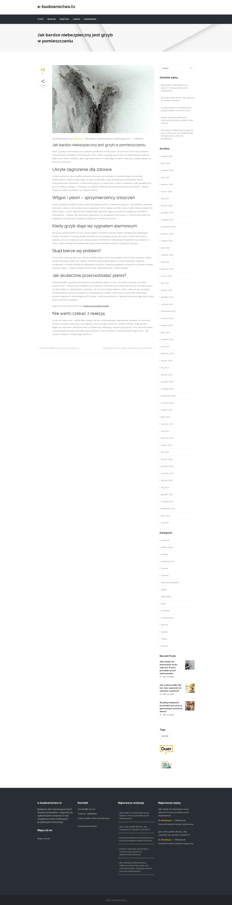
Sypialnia (164, 632)
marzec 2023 (166, 445)
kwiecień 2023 (167, 438)
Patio (163, 603)
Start (40, 19)
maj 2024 (165, 346)
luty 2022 (165, 487)
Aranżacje (165, 540)
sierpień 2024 (167, 325)
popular (165, 736)
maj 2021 (165, 522)
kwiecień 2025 (167, 269)
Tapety (164, 639)
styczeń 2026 (167, 205)
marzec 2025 (166, 276)
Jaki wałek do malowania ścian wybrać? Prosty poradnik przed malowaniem (174, 88)
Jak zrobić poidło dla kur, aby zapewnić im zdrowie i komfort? (177, 99)
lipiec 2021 (165, 515)
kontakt (93, 826)
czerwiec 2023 (167, 424)
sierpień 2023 (167, 410)
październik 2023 (168, 395)
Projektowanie (167, 617)
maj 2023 (165, 431)
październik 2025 (168, 226)
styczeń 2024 (167, 374)
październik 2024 (168, 311)
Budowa (52, 19)
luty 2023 (165, 452)
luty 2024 (165, 367)
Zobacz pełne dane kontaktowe (93, 818)
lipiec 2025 (165, 248)
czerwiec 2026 (167, 170)
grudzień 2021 (167, 494)
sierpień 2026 (167, 156)
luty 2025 (165, 283)
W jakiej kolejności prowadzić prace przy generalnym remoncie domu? (176, 109)
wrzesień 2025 (167, 233)
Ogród (76, 19)
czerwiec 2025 (167, 255)
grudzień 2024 (167, 297)
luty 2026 (165, 198)
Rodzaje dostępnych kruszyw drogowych (60, 348)
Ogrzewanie (90, 19)
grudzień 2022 (167, 466)
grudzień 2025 (167, 212)
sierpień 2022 (167, 480)
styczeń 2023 (167, 459)
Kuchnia (164, 568)
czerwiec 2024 (167, 339)
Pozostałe (165, 610)
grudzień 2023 (167, 381)
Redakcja (78, 138)
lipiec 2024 (165, 332)
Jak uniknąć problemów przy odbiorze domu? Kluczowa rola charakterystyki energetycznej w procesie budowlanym (177, 134)
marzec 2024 (166, 360)
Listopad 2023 (167, 388)
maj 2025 (165, 262)
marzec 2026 (166, 191)
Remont (164, 624)
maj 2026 (165, 177)
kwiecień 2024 (167, 353)
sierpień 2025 (167, 240)
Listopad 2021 (167, 501)
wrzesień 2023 (167, 403)
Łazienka (138, 138)
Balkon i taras (167, 547)
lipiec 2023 (165, 417)
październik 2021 (168, 508)
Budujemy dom (167, 561)
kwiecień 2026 (167, 184)
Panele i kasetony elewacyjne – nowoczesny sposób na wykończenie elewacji (177, 120)
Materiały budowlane (170, 582)
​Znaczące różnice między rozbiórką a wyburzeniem (127, 348)
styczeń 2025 (167, 290)
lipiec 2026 (165, 163)
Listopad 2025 (167, 219)
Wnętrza (64, 19)
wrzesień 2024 (167, 318)
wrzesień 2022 (167, 473)
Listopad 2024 (167, 304)
